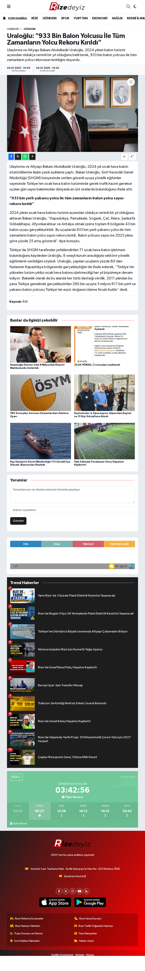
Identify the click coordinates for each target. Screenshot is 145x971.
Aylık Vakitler (20, 823)
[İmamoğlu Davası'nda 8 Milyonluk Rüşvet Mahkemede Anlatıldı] (40, 344)
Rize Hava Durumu (90, 918)
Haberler (13, 29)
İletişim (80, 954)
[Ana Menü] (9, 6)
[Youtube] (79, 891)
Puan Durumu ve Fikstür (29, 933)
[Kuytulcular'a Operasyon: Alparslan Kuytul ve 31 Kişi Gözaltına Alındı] (104, 392)
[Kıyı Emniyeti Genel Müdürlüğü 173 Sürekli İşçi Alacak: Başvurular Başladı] (40, 441)
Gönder (18, 520)
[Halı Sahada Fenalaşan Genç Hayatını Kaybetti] (104, 441)
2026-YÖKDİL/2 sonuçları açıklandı (97, 365)
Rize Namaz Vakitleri (27, 926)
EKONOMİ (99, 18)
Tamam (131, 966)
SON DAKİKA (17, 18)
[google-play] (90, 902)
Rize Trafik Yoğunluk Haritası (96, 926)
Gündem (29, 29)
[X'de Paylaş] (18, 157)
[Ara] (128, 6)
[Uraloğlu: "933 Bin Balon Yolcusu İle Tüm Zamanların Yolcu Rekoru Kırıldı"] (72, 113)
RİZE (34, 18)
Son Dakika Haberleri (27, 940)
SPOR (65, 18)
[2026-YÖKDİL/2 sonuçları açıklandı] (104, 344)
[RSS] (86, 891)
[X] (66, 891)
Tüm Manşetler (88, 933)
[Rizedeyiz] (67, 7)
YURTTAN (81, 18)
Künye (90, 954)
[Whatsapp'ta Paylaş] (25, 157)
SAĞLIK (117, 18)
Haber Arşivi (86, 940)
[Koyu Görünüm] (135, 6)
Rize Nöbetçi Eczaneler (29, 918)
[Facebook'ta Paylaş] (11, 157)
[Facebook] (59, 891)
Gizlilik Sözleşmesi (62, 954)
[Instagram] (72, 891)
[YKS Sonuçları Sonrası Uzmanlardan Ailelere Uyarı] (40, 392)
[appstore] (55, 902)
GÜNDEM (49, 18)
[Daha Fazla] (32, 157)
